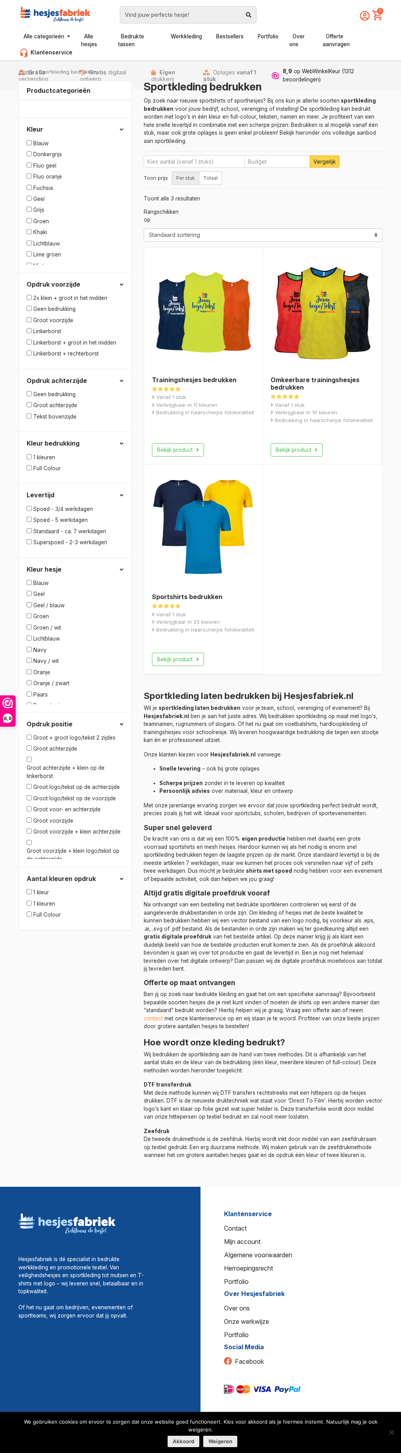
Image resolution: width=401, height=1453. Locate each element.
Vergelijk (324, 161)
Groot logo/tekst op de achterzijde (76, 787)
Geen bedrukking (54, 309)
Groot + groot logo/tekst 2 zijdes (74, 738)
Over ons (237, 1308)
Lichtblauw (46, 243)
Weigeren (220, 1441)
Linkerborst (47, 331)
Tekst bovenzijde (54, 416)
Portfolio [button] (268, 36)
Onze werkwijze (246, 1321)
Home (26, 72)
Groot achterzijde (55, 405)
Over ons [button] (297, 40)
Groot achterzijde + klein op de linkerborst (66, 772)
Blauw (41, 143)
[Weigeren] (391, 1432)
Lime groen (47, 254)
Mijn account (242, 1241)
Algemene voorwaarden (258, 1255)
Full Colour (47, 468)
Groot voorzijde (53, 320)
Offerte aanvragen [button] (336, 40)
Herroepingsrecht (248, 1268)
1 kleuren (44, 457)
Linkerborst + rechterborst (66, 353)
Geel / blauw (49, 605)
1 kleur (41, 892)
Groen (41, 221)
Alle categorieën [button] (44, 36)
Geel (39, 199)
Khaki (40, 232)
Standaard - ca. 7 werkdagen (69, 531)
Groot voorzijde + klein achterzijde (77, 831)
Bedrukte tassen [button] (131, 40)
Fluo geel (44, 165)
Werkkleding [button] (186, 36)
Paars (40, 694)
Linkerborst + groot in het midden (74, 342)
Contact (235, 1228)
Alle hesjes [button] (89, 40)
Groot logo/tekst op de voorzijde (74, 798)
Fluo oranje (47, 176)
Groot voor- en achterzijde (67, 809)
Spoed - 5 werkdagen (60, 520)
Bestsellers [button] (230, 36)
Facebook (249, 1361)
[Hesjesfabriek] (67, 1223)
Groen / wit (47, 628)
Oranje (41, 672)
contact (153, 1018)
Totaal (210, 178)
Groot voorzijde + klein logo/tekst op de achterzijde (73, 855)
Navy (40, 650)
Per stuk (185, 178)
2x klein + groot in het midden (70, 298)
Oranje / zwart (51, 683)
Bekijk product (175, 450)
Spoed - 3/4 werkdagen (63, 509)
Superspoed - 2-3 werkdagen (70, 542)
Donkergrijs (47, 154)
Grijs (38, 210)
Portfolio (236, 1281)
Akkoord (183, 1441)
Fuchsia (43, 188)
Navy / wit (46, 661)
